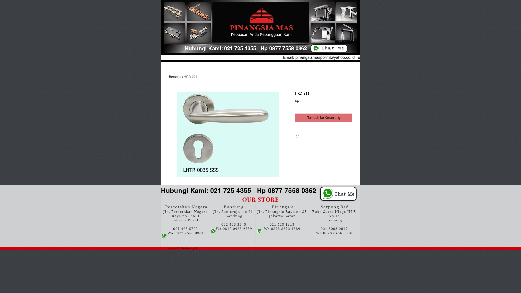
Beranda (175, 77)
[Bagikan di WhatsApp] (297, 136)
